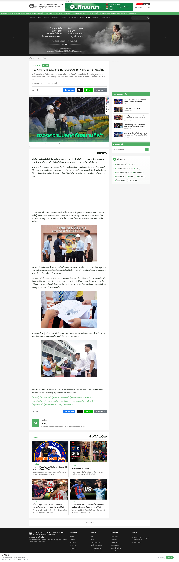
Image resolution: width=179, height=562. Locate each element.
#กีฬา (59, 404)
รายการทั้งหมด (114, 551)
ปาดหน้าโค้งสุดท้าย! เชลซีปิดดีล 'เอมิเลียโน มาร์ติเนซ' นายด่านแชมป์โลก (84, 13)
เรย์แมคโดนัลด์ (119, 176)
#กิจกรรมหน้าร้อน (49, 404)
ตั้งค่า (162, 557)
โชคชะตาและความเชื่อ (96, 551)
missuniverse (132, 180)
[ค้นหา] (147, 149)
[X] (144, 7)
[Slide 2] (91, 55)
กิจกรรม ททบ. (114, 539)
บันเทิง (92, 539)
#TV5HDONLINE (45, 397)
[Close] (176, 557)
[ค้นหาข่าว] (148, 17)
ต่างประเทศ (73, 548)
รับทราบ (170, 557)
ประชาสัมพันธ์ (114, 536)
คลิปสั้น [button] (63, 18)
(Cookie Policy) (24, 559)
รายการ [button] (46, 18)
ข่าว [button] (39, 18)
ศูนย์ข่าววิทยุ (95, 18)
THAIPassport (137, 172)
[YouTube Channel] (138, 7)
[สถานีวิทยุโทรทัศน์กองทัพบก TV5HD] (33, 6)
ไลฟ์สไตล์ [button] (54, 18)
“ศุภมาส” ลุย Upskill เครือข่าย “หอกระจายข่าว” (25, 13)
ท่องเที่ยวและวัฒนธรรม (96, 545)
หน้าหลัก (32, 18)
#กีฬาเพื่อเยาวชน (65, 401)
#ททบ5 (55, 397)
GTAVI (136, 168)
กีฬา (92, 536)
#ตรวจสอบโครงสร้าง (78, 401)
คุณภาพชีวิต (73, 542)
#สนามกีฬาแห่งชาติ (76, 397)
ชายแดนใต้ (140, 176)
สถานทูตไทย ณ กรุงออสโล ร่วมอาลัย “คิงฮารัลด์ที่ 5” (51, 13)
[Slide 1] (87, 55)
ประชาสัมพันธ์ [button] (72, 18)
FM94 (88, 18)
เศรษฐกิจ (72, 539)
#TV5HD (35, 397)
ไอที (71, 551)
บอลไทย (130, 176)
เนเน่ (131, 164)
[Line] (149, 7)
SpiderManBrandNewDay (122, 168)
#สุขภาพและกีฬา (37, 404)
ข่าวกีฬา (43, 58)
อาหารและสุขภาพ (95, 542)
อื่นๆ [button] (81, 18)
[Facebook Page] (136, 7)
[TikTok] (146, 7)
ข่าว (37, 58)
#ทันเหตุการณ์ (67, 404)
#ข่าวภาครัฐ (90, 401)
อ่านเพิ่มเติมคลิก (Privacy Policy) (10, 559)
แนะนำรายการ (114, 542)
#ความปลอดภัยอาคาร (39, 401)
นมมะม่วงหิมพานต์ (120, 164)
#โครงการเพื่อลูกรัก (53, 401)
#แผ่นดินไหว (88, 397)
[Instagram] (141, 7)
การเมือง (72, 536)
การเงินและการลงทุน (96, 548)
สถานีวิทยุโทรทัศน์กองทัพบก (51, 5)
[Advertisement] (69, 195)
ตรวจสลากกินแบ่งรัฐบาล (122, 172)
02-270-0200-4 (137, 542)
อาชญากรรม (73, 545)
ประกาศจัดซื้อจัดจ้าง (116, 548)
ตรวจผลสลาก (106, 18)
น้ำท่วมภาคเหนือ (120, 180)
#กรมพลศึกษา (64, 397)
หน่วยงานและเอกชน (116, 545)
